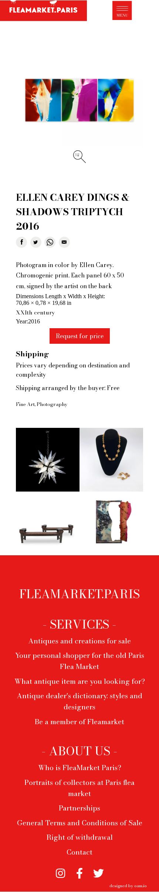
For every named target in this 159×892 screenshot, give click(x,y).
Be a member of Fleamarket (79, 721)
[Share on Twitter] (35, 242)
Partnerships (79, 807)
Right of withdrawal (79, 837)
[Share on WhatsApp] (49, 242)
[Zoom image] (79, 101)
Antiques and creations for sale (79, 640)
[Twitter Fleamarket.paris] (98, 871)
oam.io (140, 885)
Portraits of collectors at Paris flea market (79, 788)
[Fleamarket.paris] (43, 11)
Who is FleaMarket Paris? (79, 767)
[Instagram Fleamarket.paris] (60, 871)
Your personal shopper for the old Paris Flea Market (79, 661)
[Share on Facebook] (21, 242)
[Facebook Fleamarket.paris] (79, 871)
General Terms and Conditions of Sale (79, 822)
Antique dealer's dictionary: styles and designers (79, 701)
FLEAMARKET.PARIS (79, 594)
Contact (79, 852)
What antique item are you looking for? (79, 681)
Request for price (80, 336)
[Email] (64, 242)
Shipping (32, 353)
